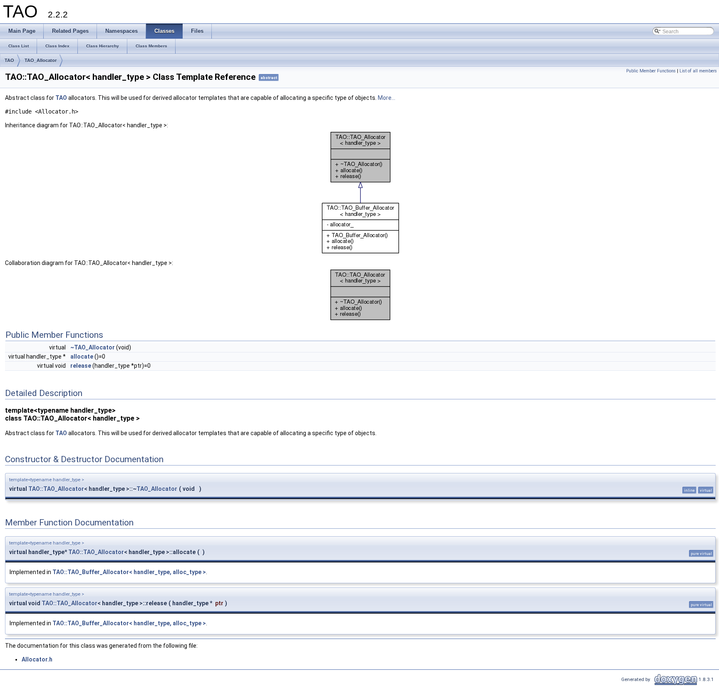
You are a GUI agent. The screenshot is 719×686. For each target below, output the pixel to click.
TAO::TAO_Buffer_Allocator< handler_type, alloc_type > (129, 572)
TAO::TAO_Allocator (56, 488)
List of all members (698, 71)
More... (386, 97)
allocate (81, 356)
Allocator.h (37, 659)
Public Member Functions (651, 71)
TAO (9, 60)
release (80, 365)
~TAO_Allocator (92, 347)
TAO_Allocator (41, 60)
